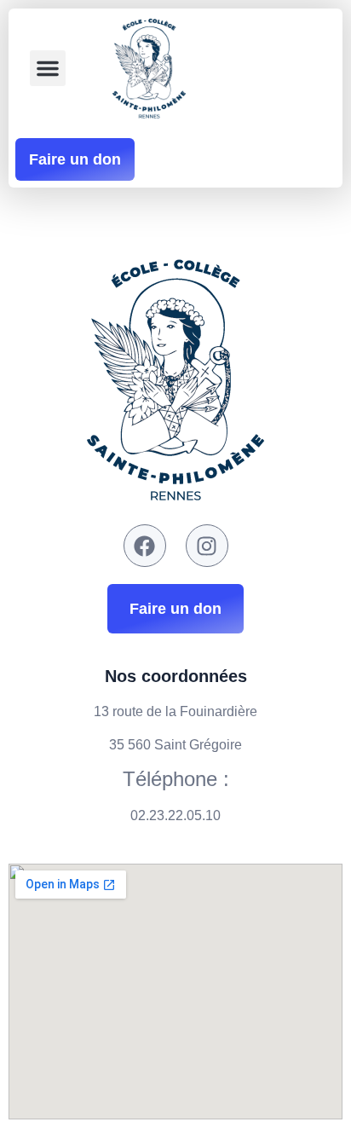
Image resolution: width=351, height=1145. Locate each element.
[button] (48, 68)
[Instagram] (207, 545)
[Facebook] (145, 545)
